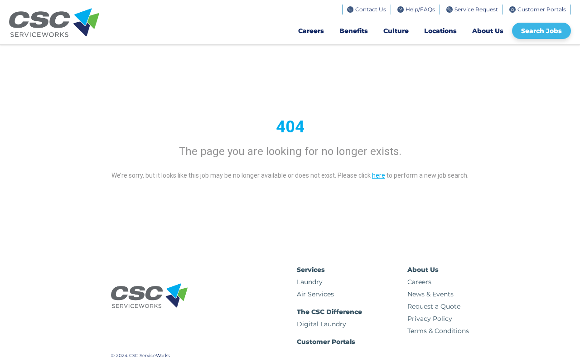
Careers (311, 31)
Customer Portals (541, 9)
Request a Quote (433, 306)
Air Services (315, 294)
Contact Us (370, 9)
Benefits (353, 31)
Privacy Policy (429, 319)
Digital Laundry (321, 324)
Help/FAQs (420, 9)
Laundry (310, 282)
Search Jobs (541, 31)
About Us (487, 31)
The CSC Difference (329, 312)
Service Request (476, 9)
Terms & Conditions (438, 331)
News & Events (430, 294)
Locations (440, 31)
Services (311, 270)
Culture (396, 31)
